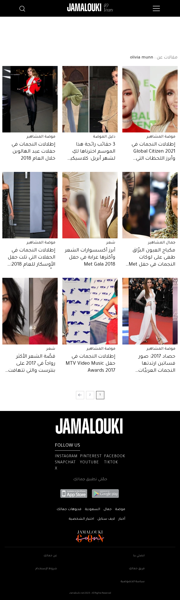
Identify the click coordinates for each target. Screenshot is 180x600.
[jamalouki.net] (90, 7)
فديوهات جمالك (68, 509)
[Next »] (80, 395)
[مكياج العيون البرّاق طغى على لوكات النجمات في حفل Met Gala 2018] (150, 205)
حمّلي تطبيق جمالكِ (90, 479)
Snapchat (65, 463)
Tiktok (111, 463)
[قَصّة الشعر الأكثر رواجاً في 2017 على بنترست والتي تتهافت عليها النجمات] (30, 311)
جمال (108, 509)
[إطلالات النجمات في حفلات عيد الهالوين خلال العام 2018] (30, 99)
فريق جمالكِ (137, 568)
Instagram (66, 456)
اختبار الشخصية (81, 519)
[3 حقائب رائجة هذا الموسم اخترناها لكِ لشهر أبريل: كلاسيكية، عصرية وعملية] (90, 99)
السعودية (92, 509)
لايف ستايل (106, 519)
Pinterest (91, 456)
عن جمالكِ (50, 555)
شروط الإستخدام (46, 568)
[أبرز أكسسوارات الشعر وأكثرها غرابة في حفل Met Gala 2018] (90, 205)
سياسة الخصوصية (133, 581)
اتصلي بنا (139, 555)
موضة (120, 509)
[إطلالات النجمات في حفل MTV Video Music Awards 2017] (90, 311)
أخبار (121, 519)
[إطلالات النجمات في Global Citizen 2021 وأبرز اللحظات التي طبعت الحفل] (150, 99)
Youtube (89, 463)
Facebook (114, 456)
